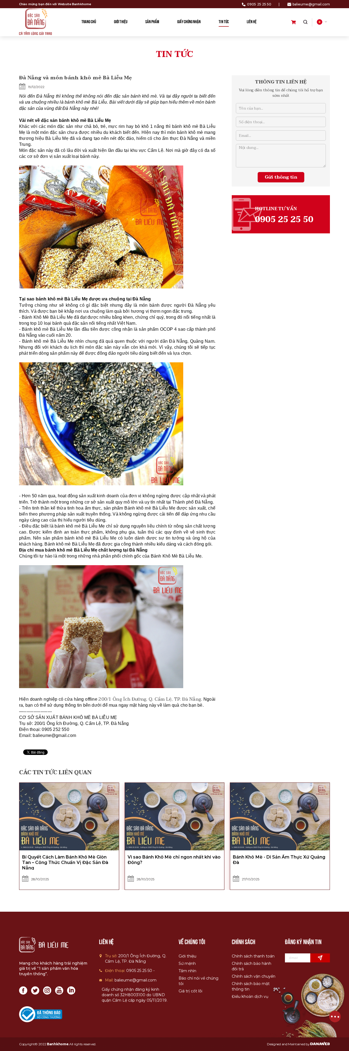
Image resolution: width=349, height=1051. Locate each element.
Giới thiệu (187, 956)
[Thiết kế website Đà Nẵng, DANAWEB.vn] (320, 1044)
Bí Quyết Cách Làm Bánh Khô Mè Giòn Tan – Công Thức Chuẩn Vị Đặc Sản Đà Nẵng (65, 862)
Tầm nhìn (187, 970)
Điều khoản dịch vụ (250, 996)
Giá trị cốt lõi (190, 991)
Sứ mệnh (187, 963)
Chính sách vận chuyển (253, 976)
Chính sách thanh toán (253, 956)
